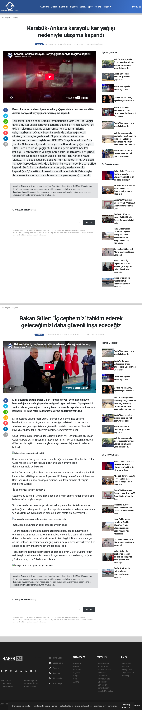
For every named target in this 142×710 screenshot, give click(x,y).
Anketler (125, 666)
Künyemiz (57, 678)
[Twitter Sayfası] (7, 671)
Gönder (89, 222)
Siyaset (73, 6)
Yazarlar (56, 668)
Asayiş (98, 6)
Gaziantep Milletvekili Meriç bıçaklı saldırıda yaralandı (124, 252)
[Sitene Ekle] (37, 671)
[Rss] (27, 671)
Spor (90, 6)
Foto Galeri (58, 658)
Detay (127, 704)
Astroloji (125, 676)
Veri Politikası (7, 686)
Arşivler (56, 673)
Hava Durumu (103, 663)
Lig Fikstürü (102, 676)
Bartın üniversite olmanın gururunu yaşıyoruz (122, 77)
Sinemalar (102, 682)
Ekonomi (63, 6)
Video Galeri (58, 663)
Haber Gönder (30, 686)
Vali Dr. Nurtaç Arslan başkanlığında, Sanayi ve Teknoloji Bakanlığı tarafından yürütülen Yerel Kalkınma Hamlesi (125, 139)
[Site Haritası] (32, 671)
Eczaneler (102, 673)
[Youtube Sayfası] (17, 671)
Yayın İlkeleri (6, 683)
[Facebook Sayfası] (2, 671)
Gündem (44, 6)
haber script (5, 707)
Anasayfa (6, 17)
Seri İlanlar (102, 685)
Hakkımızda (6, 680)
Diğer (106, 6)
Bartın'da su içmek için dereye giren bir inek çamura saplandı (124, 153)
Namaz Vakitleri (104, 670)
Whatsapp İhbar (31, 683)
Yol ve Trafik (103, 666)
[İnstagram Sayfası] (12, 671)
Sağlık (83, 6)
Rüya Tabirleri (128, 673)
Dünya (54, 6)
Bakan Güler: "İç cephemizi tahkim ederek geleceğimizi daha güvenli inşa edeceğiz (123, 266)
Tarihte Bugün (104, 679)
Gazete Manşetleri (105, 691)
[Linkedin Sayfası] (22, 671)
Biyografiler (127, 670)
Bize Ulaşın (57, 683)
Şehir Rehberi (103, 688)
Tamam (126, 707)
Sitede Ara (126, 663)
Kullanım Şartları (31, 680)
